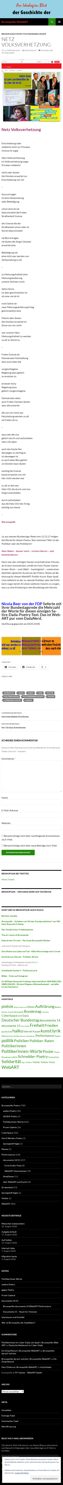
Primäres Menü (59, 21)
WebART (28, 700)
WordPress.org (9, 1426)
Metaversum (7, 1036)
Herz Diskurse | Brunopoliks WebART (19, 1367)
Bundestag (9, 693)
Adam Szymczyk (20, 1007)
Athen (31, 1006)
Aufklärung (44, 1006)
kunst (31, 693)
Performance (44, 1035)
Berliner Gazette (8, 1012)
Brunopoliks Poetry (12, 34)
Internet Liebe (8, 1248)
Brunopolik (19, 1012)
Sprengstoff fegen (11, 1143)
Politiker (21, 1040)
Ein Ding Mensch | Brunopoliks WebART (21, 1350)
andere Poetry (10, 1111)
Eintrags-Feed (8, 1415)
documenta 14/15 (11, 1160)
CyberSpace (9, 1015)
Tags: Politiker (26, 1062)
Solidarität (11, 1061)
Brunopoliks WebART (15, 22)
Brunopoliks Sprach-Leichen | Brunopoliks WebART (26, 1359)
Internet (28, 1031)
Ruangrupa (6, 1057)
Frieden (51, 1025)
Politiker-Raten (11, 697)
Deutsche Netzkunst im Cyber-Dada (26, 1345)
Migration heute (9, 1256)
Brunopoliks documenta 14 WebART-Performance (27, 1306)
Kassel (36, 1031)
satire (14, 1057)
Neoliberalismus (19, 1036)
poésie (7, 1006)
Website (6, 823)
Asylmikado (45, 1367)
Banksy (58, 1007)
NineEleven (30, 1036)
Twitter (36, 1062)
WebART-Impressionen (16, 1171)
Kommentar (9, 758)
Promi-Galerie (10, 1127)
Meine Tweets (8, 879)
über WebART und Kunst (15, 1182)
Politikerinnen (14, 1045)
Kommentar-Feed (10, 1421)
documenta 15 (11, 1025)
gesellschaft (7, 1031)
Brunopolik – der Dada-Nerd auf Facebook (26, 891)
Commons (45, 1012)
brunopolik (30, 50)
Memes (5, 1149)
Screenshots (53, 1057)
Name (5, 797)
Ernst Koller (25, 1026)
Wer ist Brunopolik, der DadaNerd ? (18, 1322)
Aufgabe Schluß (9, 1231)
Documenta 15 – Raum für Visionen (20, 1311)
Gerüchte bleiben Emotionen (15, 715)
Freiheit (37, 1025)
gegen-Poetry (8, 1290)
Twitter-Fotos (48, 1062)
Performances (8, 1154)
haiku (21, 693)
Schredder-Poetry (12, 700)
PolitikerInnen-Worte (34, 34)
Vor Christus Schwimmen (14, 726)
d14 (20, 1015)
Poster (51, 697)
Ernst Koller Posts (13, 1165)
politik (50, 693)
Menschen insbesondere (13, 1223)
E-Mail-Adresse (10, 810)
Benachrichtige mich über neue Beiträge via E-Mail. (30, 845)
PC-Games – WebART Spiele (28, 1372)
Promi (56, 1052)
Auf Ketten (7, 1240)
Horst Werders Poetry (12, 1138)
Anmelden (6, 1410)
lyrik (40, 693)
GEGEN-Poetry (10, 1116)
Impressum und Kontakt (13, 1317)
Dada (25, 1015)
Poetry (57, 1036)
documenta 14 (49, 1020)
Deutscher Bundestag (20, 1020)
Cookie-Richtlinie (22, 1473)
